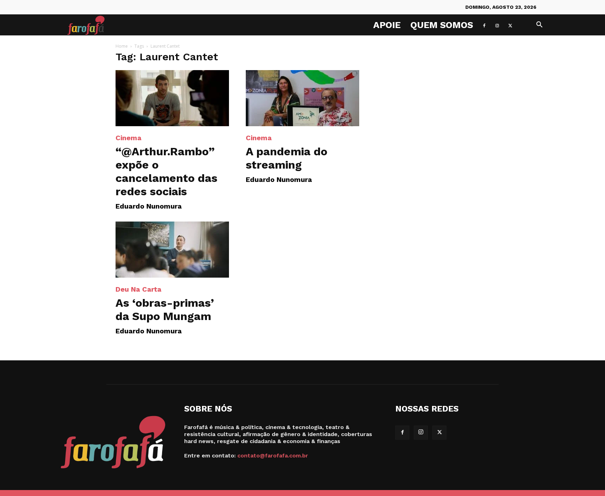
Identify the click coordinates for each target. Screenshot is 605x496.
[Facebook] (484, 24)
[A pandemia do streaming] (302, 98)
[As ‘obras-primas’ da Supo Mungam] (172, 250)
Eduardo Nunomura (149, 206)
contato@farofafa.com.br (272, 455)
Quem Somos (441, 25)
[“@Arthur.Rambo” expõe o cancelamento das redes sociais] (172, 98)
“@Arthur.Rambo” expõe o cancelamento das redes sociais (166, 171)
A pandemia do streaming (286, 158)
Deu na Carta (138, 289)
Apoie (387, 25)
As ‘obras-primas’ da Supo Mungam (165, 309)
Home (122, 46)
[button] (539, 25)
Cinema (128, 138)
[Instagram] (497, 24)
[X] (510, 24)
